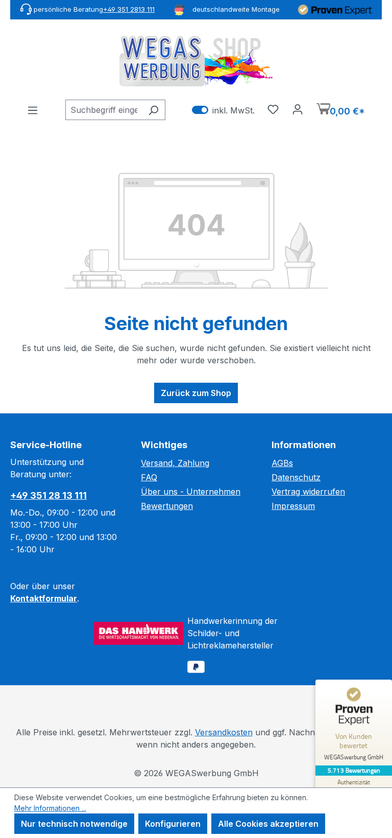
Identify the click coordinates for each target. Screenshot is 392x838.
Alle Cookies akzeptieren (268, 824)
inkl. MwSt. (223, 110)
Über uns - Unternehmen (190, 491)
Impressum (293, 506)
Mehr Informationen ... (50, 808)
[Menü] (32, 110)
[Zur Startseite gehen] (196, 61)
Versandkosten (224, 732)
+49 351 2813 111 (129, 9)
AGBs (282, 463)
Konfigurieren (173, 824)
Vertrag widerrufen (308, 491)
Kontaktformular (43, 598)
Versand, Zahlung (175, 463)
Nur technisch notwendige (74, 824)
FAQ (149, 477)
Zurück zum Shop (196, 393)
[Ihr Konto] (297, 109)
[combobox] (103, 110)
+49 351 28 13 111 (48, 495)
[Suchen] (153, 110)
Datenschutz (296, 477)
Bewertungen (167, 506)
